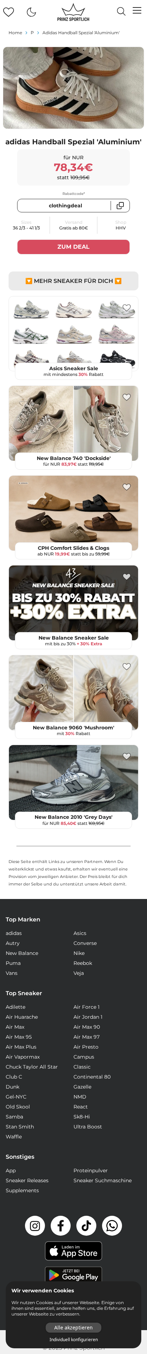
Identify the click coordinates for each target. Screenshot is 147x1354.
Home (15, 32)
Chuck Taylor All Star (32, 1067)
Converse (85, 943)
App (11, 1170)
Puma (13, 963)
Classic (82, 1067)
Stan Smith (20, 1126)
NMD (80, 1097)
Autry (13, 943)
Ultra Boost (88, 1126)
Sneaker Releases (27, 1180)
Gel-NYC (16, 1097)
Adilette (15, 1007)
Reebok (83, 963)
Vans (11, 973)
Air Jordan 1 (88, 1017)
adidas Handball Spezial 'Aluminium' (81, 32)
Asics (80, 933)
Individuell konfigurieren (74, 1340)
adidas (14, 933)
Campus (84, 1057)
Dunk (12, 1087)
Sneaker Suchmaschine (103, 1180)
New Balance (22, 953)
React (81, 1107)
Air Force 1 (87, 1007)
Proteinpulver (91, 1170)
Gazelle (82, 1087)
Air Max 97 (87, 1037)
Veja (79, 973)
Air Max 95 (19, 1037)
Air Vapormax (23, 1057)
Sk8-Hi (82, 1116)
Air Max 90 (87, 1027)
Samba (14, 1116)
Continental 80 (92, 1077)
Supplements (22, 1190)
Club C (14, 1077)
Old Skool (18, 1107)
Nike (79, 953)
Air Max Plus (21, 1047)
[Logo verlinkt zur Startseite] (73, 12)
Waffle (14, 1136)
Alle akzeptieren (73, 1327)
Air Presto (86, 1047)
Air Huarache (22, 1017)
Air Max (15, 1027)
